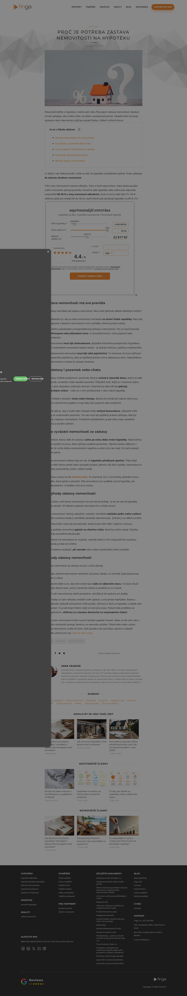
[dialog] (93, 498)
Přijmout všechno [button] (22, 379)
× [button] (48, 252)
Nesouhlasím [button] (37, 379)
